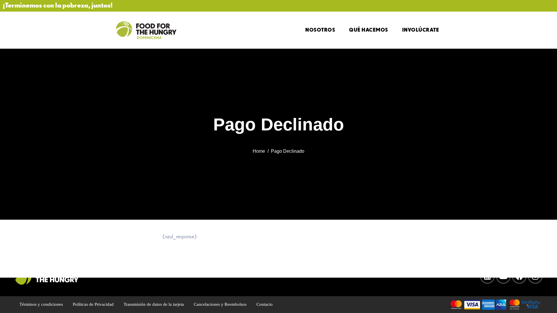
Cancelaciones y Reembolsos (220, 304)
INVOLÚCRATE (420, 29)
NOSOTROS (320, 29)
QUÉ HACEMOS (368, 29)
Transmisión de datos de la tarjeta (154, 304)
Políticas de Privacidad (93, 304)
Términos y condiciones (41, 304)
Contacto (264, 304)
